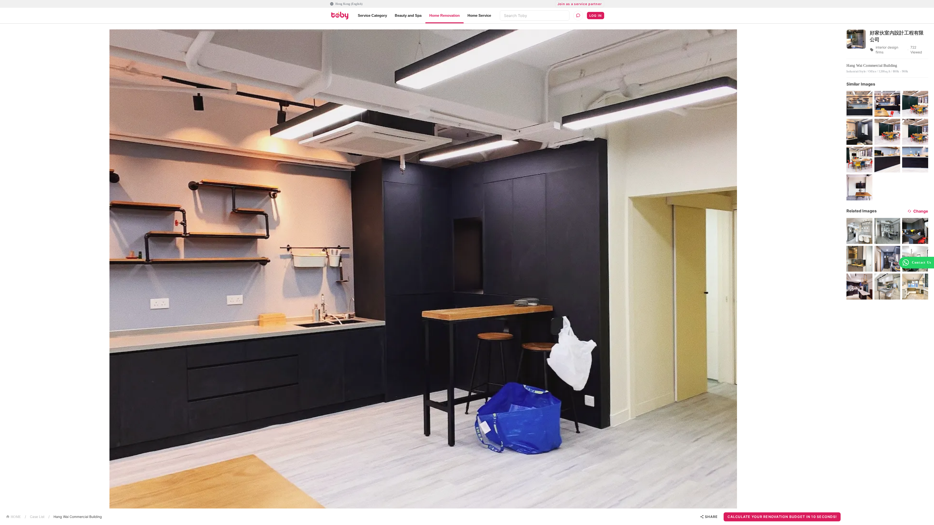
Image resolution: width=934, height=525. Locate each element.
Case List (37, 517)
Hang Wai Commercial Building (78, 517)
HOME (16, 517)
